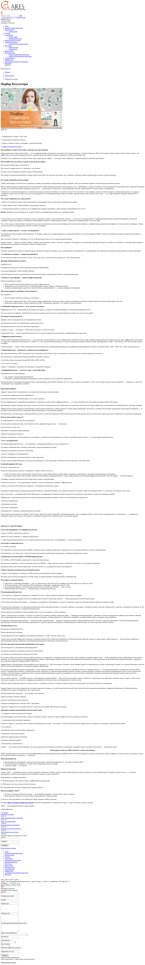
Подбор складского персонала (11, 828)
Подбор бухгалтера (7, 814)
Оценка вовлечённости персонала (20, 56)
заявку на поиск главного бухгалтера (20, 802)
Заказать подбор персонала (14, 28)
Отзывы (7, 33)
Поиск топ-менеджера (8, 821)
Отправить (5, 955)
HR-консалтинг (10, 53)
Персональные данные (8, 848)
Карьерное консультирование (18, 44)
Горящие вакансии (11, 42)
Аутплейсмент (9, 58)
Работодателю (9, 30)
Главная (7, 72)
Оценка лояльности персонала (19, 54)
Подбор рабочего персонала (10, 825)
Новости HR (9, 51)
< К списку (4, 812)
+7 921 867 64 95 (19, 17)
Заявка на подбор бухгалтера (12, 146)
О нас (7, 26)
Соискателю (9, 35)
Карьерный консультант (13, 40)
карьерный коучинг (15, 38)
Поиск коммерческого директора (12, 818)
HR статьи (8, 46)
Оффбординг (9, 60)
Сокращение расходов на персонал (16, 61)
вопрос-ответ (13, 31)
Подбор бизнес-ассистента (10, 832)
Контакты (8, 63)
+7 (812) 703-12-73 (7, 17)
